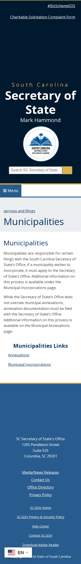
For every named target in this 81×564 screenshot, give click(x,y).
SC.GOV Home (40, 508)
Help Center (40, 526)
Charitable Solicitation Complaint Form (42, 17)
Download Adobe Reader (40, 545)
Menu (13, 190)
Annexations (18, 355)
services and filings (19, 210)
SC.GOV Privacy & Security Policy (40, 517)
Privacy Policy (40, 494)
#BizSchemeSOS (61, 5)
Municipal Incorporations (29, 364)
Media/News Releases (40, 472)
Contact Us (40, 479)
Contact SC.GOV (40, 535)
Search (67, 170)
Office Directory (40, 487)
